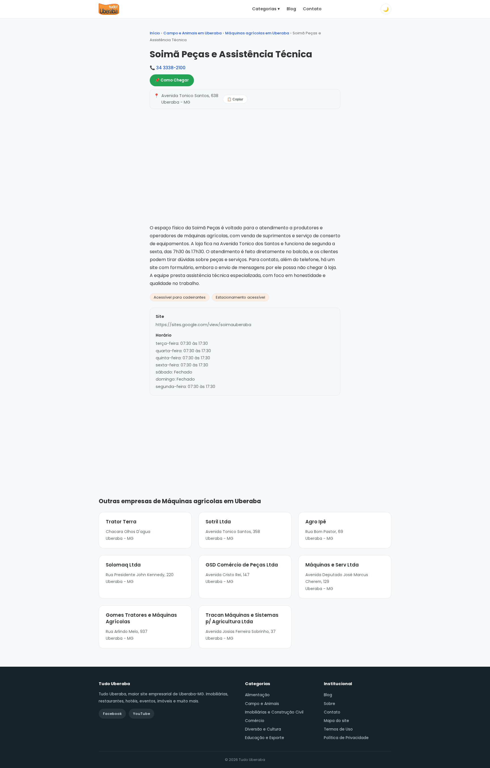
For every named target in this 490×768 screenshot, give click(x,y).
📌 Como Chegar (172, 80)
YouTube (141, 713)
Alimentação (257, 695)
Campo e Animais (262, 703)
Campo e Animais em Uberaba (192, 33)
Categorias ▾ (266, 9)
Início (155, 33)
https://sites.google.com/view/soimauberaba (203, 325)
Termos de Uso (338, 729)
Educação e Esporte (264, 737)
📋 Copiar (235, 99)
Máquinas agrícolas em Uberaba (257, 33)
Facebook (112, 713)
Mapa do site (336, 720)
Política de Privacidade (346, 737)
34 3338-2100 (170, 68)
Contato (312, 9)
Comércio (254, 720)
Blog (291, 9)
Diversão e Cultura (263, 729)
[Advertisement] (245, 437)
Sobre (329, 703)
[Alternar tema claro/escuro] (386, 9)
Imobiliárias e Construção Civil (274, 712)
